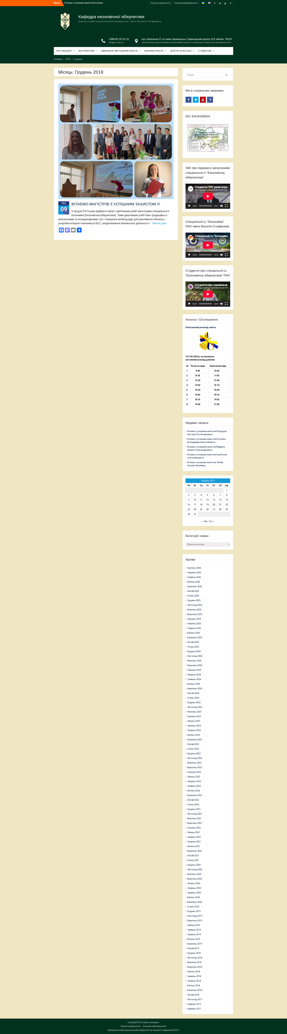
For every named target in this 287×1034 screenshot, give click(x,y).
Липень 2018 (193, 971)
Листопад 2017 (194, 999)
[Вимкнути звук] (221, 205)
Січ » (211, 521)
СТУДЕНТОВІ (204, 51)
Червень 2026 (194, 572)
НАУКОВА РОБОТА (153, 51)
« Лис (205, 521)
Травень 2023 (194, 730)
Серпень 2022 (194, 772)
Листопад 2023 (194, 707)
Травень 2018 (194, 981)
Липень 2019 (193, 925)
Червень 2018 (194, 976)
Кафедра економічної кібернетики (111, 16)
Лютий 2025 (193, 642)
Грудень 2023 (194, 702)
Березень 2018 (194, 990)
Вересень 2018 (194, 967)
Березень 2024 (194, 688)
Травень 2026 (194, 577)
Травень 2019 (194, 934)
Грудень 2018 (194, 953)
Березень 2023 (194, 739)
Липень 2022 (193, 777)
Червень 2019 (194, 930)
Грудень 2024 (194, 651)
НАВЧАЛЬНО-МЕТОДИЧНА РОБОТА (119, 51)
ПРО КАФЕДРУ (64, 51)
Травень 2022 (194, 786)
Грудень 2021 (194, 809)
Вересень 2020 (194, 879)
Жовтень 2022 (194, 763)
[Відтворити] (189, 205)
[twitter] (220, 3)
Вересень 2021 (194, 823)
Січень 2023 (193, 749)
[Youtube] (225, 3)
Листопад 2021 (194, 814)
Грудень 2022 (194, 753)
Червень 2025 (194, 623)
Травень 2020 (194, 893)
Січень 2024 (193, 698)
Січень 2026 (193, 596)
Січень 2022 (193, 804)
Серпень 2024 (194, 670)
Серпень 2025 (194, 619)
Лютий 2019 (193, 948)
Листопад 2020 (194, 869)
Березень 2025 (194, 637)
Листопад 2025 (194, 605)
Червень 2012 (194, 1004)
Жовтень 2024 (194, 660)
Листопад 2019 (194, 916)
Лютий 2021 (193, 855)
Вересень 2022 (194, 767)
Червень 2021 (194, 837)
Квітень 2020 (193, 897)
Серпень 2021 (194, 828)
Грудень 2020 (194, 865)
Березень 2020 (194, 902)
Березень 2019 (194, 944)
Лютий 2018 (193, 995)
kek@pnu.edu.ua (116, 42)
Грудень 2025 (194, 600)
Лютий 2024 (193, 693)
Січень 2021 (193, 860)
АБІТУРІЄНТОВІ (86, 51)
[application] (208, 196)
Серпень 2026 (194, 568)
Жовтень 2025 (194, 609)
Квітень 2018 (193, 985)
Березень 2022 (194, 795)
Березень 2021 (194, 851)
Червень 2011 (194, 1009)
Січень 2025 (193, 647)
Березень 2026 (194, 586)
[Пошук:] (208, 75)
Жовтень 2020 (194, 874)
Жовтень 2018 (194, 962)
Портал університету (161, 3)
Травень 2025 (194, 628)
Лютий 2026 (193, 591)
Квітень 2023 (193, 735)
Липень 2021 (193, 832)
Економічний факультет (186, 3)
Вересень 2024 (194, 665)
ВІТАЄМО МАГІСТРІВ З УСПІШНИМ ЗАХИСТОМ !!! (115, 204)
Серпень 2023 (194, 716)
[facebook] (214, 3)
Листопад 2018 (194, 957)
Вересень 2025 (194, 614)
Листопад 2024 (194, 656)
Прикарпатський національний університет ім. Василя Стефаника (140, 1030)
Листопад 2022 (194, 758)
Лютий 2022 (193, 800)
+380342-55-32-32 (119, 39)
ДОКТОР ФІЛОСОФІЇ (180, 51)
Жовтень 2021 (194, 818)
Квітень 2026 (193, 582)
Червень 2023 (194, 725)
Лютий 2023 (193, 744)
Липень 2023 (193, 721)
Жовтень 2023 (194, 712)
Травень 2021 (194, 841)
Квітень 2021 (193, 846)
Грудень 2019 (194, 911)
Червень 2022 (194, 781)
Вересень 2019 (194, 920)
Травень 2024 (194, 679)
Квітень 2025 (193, 633)
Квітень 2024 (193, 684)
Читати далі (159, 223)
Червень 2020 (194, 888)
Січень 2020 (193, 906)
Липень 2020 (193, 883)
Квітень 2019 (193, 939)
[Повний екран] (226, 205)
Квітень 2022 (193, 790)
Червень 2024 (194, 674)
